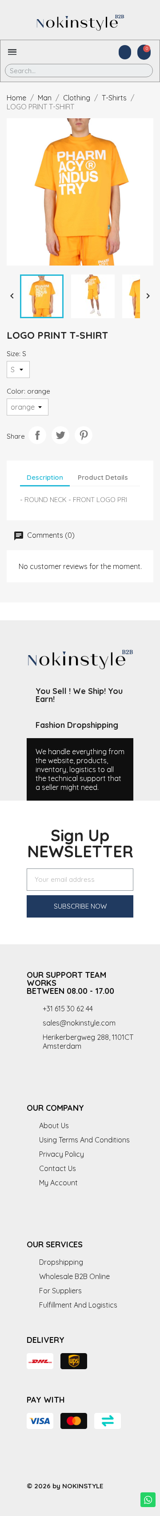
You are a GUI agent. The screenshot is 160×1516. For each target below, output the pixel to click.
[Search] (139, 70)
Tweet (60, 435)
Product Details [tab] (103, 477)
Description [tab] (45, 477)
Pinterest (83, 435)
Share (37, 435)
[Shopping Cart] (144, 52)
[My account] (125, 52)
